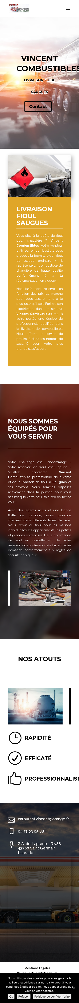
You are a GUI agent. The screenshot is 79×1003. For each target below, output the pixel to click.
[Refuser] (74, 988)
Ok (11, 996)
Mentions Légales (37, 968)
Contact (38, 106)
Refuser (23, 996)
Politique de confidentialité (52, 996)
